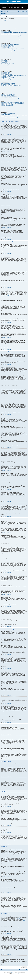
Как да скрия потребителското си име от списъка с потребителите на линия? (14, 32)
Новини (9, 4)
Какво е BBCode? (4, 60)
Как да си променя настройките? (6, 31)
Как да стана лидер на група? (6, 76)
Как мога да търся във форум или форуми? (8, 94)
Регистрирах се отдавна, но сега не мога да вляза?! (10, 24)
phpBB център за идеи (8, 930)
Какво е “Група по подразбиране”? (6, 78)
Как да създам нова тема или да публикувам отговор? (10, 44)
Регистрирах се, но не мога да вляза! (7, 22)
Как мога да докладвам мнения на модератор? (9, 53)
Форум (22, 7)
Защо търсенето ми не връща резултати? (8, 95)
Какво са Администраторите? (6, 72)
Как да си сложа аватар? (5, 37)
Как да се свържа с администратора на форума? (9, 117)
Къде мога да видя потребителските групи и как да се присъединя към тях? (14, 75)
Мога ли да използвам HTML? (6, 61)
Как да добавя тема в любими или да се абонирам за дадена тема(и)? (13, 103)
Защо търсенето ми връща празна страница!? (9, 96)
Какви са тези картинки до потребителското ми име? (10, 36)
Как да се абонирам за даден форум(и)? (8, 104)
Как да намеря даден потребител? (6, 97)
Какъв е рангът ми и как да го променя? (7, 38)
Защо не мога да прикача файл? (6, 51)
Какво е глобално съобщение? (6, 64)
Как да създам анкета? (5, 47)
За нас (20, 4)
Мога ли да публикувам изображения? (7, 63)
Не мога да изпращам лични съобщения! (8, 83)
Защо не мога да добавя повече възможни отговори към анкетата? (12, 48)
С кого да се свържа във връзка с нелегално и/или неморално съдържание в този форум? (14, 116)
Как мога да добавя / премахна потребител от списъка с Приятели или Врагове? (13, 90)
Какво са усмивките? (4, 62)
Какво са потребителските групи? (6, 74)
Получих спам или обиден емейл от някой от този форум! (11, 85)
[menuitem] (4, 11)
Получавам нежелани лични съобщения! (8, 84)
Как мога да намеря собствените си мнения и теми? (10, 98)
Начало (4, 4)
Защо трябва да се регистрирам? (6, 19)
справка (10, 941)
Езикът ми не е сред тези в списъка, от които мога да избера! (11, 35)
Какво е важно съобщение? (5, 65)
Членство (10, 7)
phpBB (8, 295)
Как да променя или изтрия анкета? (7, 49)
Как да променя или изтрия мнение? (7, 45)
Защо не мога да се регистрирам (6, 21)
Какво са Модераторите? (5, 73)
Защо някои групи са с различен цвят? (7, 77)
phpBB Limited (18, 918)
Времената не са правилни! (5, 33)
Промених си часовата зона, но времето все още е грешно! (11, 34)
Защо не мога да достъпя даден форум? (8, 50)
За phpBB (24, 920)
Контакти (4, 7)
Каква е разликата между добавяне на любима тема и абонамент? (12, 102)
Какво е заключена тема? (5, 66)
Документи (15, 4)
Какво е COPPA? (3, 20)
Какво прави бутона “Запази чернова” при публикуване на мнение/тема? (13, 54)
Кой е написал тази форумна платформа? (8, 113)
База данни (17, 7)
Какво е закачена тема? (5, 67)
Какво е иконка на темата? (5, 68)
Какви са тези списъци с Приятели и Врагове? (9, 88)
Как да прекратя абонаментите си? (7, 105)
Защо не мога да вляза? (5, 23)
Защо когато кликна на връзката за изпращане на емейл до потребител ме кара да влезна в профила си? (14, 40)
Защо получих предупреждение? (6, 52)
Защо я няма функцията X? (5, 114)
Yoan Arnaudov (16, 973)
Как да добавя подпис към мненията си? (8, 46)
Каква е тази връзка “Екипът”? (6, 79)
